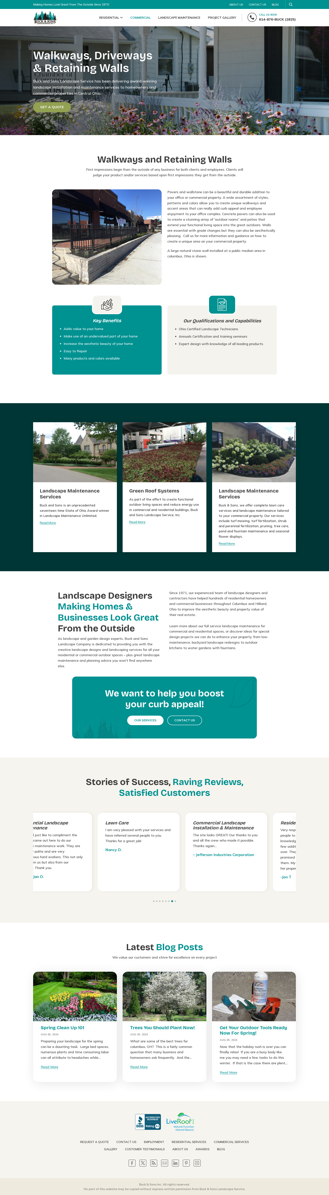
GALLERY (110, 1149)
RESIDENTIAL (109, 17)
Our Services (145, 720)
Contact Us (184, 720)
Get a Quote (52, 107)
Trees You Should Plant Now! (162, 1027)
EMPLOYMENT (154, 1142)
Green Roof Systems (154, 491)
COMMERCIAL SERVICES (231, 1142)
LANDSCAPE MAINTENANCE (179, 17)
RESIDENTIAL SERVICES (189, 1142)
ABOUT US (236, 4)
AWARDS (202, 1149)
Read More (48, 523)
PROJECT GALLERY (222, 17)
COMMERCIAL (140, 17)
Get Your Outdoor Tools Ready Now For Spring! (253, 1030)
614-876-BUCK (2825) (277, 17)
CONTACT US (257, 4)
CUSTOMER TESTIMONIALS (145, 1149)
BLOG (275, 4)
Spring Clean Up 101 (62, 1027)
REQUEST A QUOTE (94, 1142)
